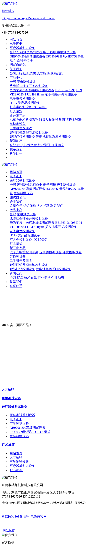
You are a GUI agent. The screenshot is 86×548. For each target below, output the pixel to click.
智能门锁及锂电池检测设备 (29, 265)
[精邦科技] (43, 165)
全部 (13, 52)
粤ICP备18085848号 (15, 516)
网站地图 (9, 531)
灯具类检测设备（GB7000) (28, 239)
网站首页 (16, 39)
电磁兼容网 (39, 516)
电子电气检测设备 (22, 231)
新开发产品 (18, 248)
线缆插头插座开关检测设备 (29, 218)
